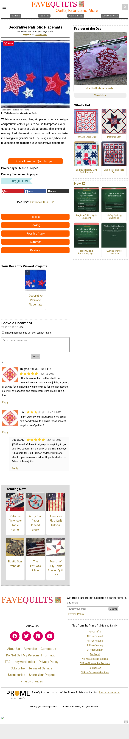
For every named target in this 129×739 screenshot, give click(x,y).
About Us (13, 649)
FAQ (8, 662)
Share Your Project (42, 675)
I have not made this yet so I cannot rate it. (28, 332)
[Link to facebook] (15, 636)
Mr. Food (95, 654)
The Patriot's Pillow (35, 566)
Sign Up (113, 609)
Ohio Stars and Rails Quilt (114, 171)
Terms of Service (40, 668)
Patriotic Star (114, 137)
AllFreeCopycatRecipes (95, 658)
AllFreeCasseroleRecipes (95, 672)
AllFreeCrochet (95, 636)
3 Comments (41, 34)
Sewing (35, 225)
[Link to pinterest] (38, 636)
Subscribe (18, 668)
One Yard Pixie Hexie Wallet (100, 88)
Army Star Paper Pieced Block (35, 522)
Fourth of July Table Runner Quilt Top (56, 568)
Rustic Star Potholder (15, 564)
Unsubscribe (16, 675)
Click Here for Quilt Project (35, 161)
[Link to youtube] (49, 636)
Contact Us (48, 649)
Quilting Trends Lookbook (114, 252)
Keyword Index (24, 662)
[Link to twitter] (26, 636)
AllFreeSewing (95, 645)
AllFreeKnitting (95, 640)
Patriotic (35, 250)
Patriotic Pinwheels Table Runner (15, 522)
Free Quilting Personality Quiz (86, 252)
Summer (35, 242)
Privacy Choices (31, 681)
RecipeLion (95, 667)
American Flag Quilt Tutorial (55, 520)
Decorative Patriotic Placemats (35, 300)
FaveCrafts (95, 631)
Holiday (35, 217)
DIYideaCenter (95, 649)
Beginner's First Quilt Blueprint (86, 216)
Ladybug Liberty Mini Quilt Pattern (86, 171)
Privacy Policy (48, 662)
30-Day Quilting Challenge (114, 216)
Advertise (30, 649)
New (77, 183)
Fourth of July (35, 233)
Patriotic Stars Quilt (42, 202)
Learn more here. (109, 692)
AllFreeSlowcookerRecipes (95, 663)
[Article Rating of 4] (28, 34)
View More (100, 95)
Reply (5, 402)
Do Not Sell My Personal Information (31, 655)
